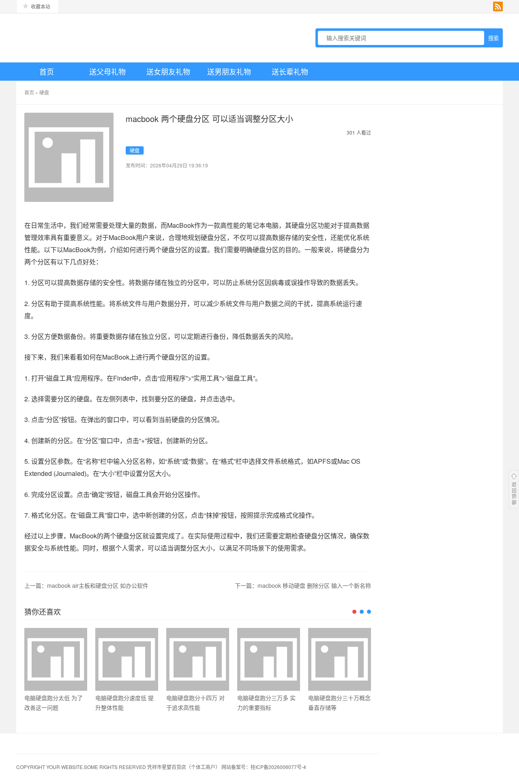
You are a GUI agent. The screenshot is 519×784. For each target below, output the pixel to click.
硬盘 (44, 92)
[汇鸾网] (73, 38)
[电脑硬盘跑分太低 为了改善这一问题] (55, 659)
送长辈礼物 (290, 71)
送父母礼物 (107, 71)
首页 (46, 71)
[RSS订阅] (498, 6)
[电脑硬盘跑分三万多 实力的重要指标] (268, 659)
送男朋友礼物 (229, 71)
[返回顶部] (514, 489)
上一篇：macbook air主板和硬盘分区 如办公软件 (86, 585)
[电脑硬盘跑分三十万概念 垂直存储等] (339, 659)
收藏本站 (40, 6)
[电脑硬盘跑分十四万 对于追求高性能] (197, 659)
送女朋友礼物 (168, 71)
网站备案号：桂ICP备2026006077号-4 (263, 766)
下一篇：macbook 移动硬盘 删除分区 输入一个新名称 (303, 585)
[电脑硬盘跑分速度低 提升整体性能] (126, 659)
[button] (354, 612)
